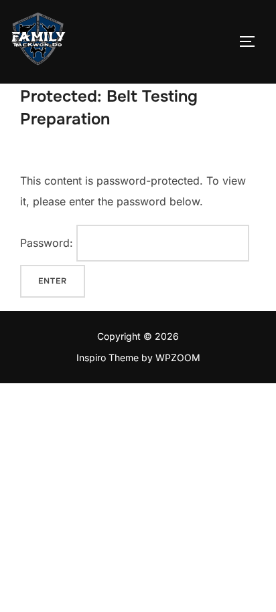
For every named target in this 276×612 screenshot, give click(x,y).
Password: (48, 242)
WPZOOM (177, 357)
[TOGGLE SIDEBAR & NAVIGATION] (251, 41)
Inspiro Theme (107, 357)
